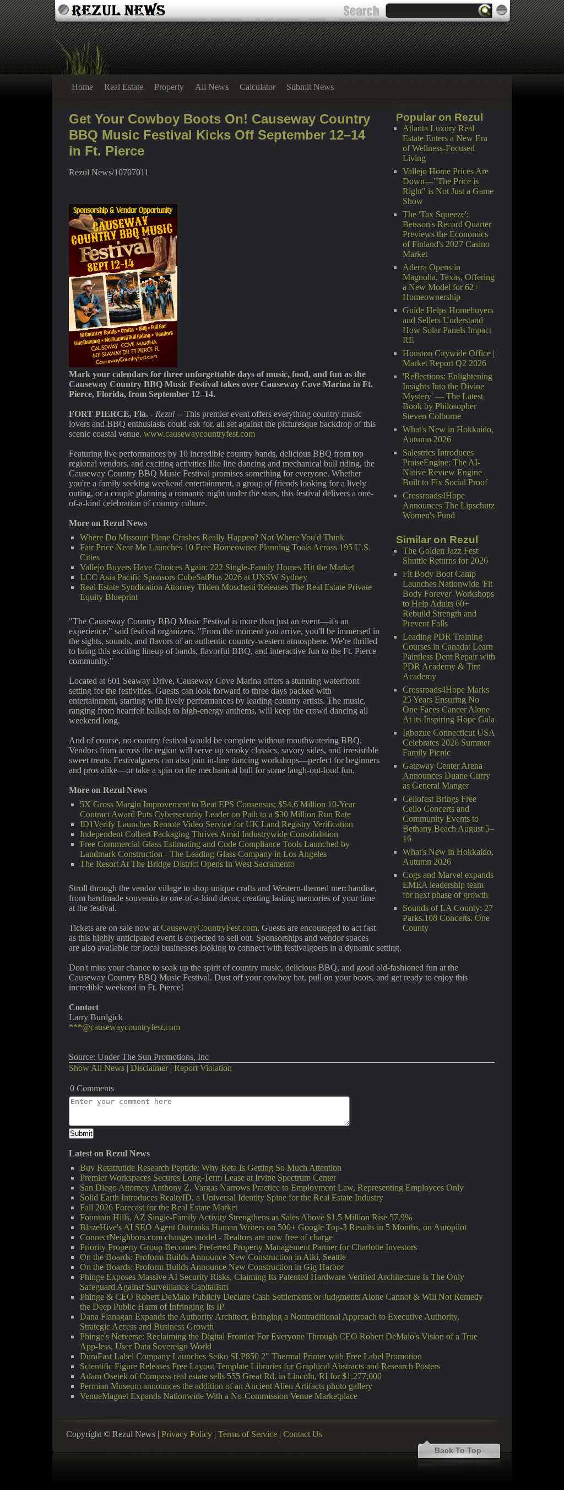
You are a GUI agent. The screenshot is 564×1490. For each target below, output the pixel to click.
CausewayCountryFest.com (209, 927)
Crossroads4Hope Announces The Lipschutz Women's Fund (449, 505)
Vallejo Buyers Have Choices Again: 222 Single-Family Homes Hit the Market (217, 567)
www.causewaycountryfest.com (199, 433)
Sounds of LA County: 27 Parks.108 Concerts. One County (448, 917)
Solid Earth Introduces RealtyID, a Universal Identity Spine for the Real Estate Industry (231, 1197)
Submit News (310, 87)
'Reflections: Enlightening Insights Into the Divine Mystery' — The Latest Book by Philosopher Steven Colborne (447, 396)
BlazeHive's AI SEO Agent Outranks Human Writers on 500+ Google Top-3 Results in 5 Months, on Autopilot (273, 1227)
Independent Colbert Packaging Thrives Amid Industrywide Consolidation (209, 834)
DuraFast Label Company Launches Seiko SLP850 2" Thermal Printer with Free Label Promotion (251, 1356)
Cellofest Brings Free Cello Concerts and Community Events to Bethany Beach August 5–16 (448, 818)
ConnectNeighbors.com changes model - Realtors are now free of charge (206, 1237)
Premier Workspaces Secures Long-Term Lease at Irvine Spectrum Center (208, 1177)
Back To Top (458, 1450)
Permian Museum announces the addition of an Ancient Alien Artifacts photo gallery (226, 1386)
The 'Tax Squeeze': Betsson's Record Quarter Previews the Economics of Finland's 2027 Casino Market (447, 234)
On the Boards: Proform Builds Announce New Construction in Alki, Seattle (213, 1257)
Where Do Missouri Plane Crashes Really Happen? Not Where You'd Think (212, 537)
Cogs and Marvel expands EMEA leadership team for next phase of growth (448, 884)
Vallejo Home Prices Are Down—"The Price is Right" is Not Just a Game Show (448, 186)
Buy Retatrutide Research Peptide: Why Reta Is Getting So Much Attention (210, 1167)
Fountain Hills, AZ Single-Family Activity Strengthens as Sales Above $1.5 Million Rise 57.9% (246, 1217)
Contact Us (302, 1434)
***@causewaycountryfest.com (124, 1027)
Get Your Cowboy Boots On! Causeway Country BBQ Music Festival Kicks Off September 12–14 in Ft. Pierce (219, 134)
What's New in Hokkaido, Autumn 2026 (448, 434)
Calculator (257, 87)
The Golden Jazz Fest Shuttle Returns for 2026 (445, 555)
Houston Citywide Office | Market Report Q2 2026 (449, 358)
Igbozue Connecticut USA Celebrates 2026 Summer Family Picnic (449, 742)
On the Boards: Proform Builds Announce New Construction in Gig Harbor (212, 1267)
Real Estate (123, 87)
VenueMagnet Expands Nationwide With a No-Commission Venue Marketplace (218, 1396)
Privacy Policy (186, 1434)
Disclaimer (149, 1068)
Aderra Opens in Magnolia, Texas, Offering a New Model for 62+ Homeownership (449, 282)
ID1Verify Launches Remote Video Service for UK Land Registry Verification (216, 824)
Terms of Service (247, 1434)
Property (169, 87)
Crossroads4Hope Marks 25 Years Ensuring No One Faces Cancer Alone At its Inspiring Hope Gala (449, 704)
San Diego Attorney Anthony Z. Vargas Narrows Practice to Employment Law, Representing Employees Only (272, 1187)
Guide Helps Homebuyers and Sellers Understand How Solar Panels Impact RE (448, 325)
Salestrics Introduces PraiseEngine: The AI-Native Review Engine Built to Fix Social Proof (445, 467)
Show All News (96, 1068)
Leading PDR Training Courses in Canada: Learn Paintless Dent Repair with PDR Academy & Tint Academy (449, 656)
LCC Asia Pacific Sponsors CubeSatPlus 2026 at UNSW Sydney (193, 577)
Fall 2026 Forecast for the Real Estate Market (158, 1207)
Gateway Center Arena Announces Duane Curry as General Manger (446, 775)
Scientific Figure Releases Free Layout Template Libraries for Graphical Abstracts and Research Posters (260, 1366)
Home (82, 87)
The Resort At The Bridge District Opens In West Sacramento (187, 864)
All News (212, 87)
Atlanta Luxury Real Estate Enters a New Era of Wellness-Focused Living (445, 143)
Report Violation (203, 1068)
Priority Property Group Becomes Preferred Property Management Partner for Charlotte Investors (248, 1247)
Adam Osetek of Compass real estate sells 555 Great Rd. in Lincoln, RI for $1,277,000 (231, 1376)
